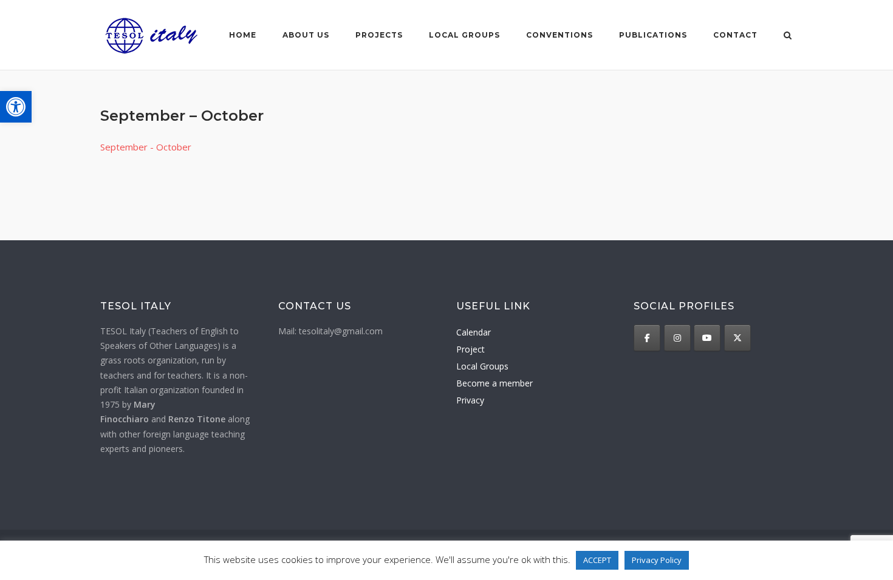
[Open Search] (787, 36)
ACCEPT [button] (597, 560)
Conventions (559, 34)
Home (242, 34)
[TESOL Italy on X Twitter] (737, 338)
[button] (16, 107)
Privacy (470, 400)
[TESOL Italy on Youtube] (707, 338)
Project (470, 349)
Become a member (494, 383)
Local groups (464, 34)
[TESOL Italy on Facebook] (647, 338)
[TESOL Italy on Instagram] (677, 338)
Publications (653, 34)
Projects (379, 34)
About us (305, 34)
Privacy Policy (657, 560)
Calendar (473, 332)
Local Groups (482, 366)
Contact (735, 34)
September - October (145, 147)
